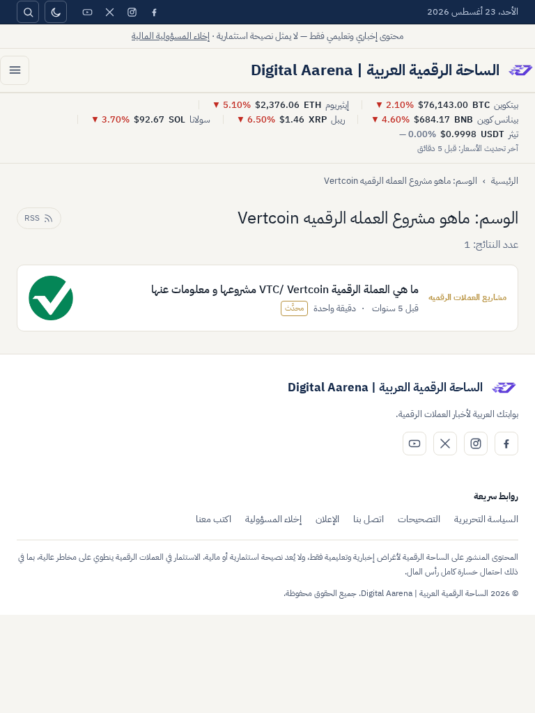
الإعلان (327, 519)
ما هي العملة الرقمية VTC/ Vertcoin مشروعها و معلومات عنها (285, 289)
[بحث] (28, 12)
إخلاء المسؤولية (273, 519)
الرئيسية (504, 180)
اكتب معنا (213, 519)
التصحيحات (419, 519)
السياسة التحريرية (486, 519)
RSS (32, 218)
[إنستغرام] (132, 12)
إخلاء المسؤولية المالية (171, 35)
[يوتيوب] (87, 12)
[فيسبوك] (154, 12)
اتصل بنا (368, 519)
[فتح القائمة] (14, 70)
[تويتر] (109, 12)
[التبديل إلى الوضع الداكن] (56, 12)
